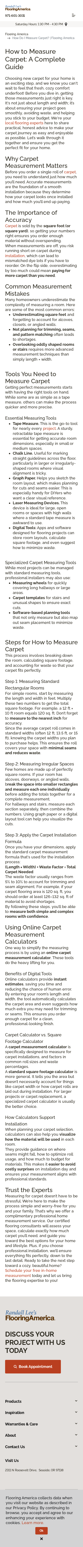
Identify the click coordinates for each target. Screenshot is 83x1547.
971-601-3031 (15, 15)
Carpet (11, 226)
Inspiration (14, 1412)
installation (15, 256)
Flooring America (16, 34)
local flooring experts (24, 123)
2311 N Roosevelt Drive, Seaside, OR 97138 (34, 1470)
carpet (70, 172)
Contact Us (15, 1447)
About (10, 1435)
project (49, 428)
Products (13, 1401)
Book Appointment (35, 1366)
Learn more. (33, 1522)
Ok (42, 1530)
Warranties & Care (21, 1424)
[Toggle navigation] (73, 15)
